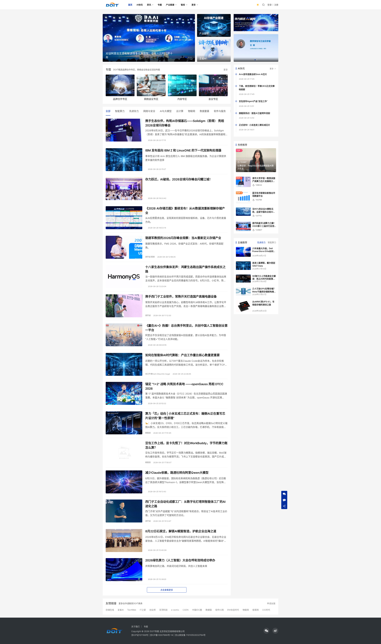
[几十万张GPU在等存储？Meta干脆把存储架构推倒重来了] (243, 291)
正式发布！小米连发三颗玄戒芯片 (254, 125)
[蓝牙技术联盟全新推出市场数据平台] (243, 197)
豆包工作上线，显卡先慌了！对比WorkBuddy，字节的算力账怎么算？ (186, 445)
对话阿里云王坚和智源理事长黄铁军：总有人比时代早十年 (139, 55)
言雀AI (121, 610)
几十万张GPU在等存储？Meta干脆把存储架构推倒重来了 (264, 291)
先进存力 (134, 111)
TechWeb (131, 610)
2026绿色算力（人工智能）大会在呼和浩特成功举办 (180, 560)
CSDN (186, 610)
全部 (108, 111)
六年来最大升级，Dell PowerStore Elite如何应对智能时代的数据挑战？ (263, 251)
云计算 (179, 111)
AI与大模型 (166, 111)
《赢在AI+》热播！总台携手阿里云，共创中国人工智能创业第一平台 (186, 328)
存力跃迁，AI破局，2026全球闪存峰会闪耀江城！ (178, 179)
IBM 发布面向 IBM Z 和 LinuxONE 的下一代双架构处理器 (183, 150)
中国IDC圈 (197, 610)
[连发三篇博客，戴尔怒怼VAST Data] (243, 265)
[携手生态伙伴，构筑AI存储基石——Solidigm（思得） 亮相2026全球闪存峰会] (124, 130)
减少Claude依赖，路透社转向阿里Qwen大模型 (177, 472)
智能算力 (120, 111)
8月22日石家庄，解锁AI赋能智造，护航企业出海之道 (180, 531)
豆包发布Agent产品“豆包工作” (253, 101)
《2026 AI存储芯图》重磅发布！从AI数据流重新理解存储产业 (185, 211)
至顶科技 (163, 610)
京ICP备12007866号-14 (161, 635)
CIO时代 (266, 610)
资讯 (149, 4)
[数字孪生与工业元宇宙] (256, 48)
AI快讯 (139, 4)
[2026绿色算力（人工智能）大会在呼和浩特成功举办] (124, 569)
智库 (183, 4)
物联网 (191, 111)
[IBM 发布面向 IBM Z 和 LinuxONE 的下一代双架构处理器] (124, 159)
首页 (130, 4)
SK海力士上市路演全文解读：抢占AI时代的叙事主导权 (264, 279)
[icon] (266, 631)
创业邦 (152, 610)
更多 (194, 4)
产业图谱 (170, 4)
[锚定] (124, 393)
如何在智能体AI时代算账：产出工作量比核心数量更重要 (182, 355)
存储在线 (110, 610)
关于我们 (135, 626)
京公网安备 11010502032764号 (190, 635)
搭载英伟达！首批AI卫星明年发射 (254, 113)
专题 (160, 4)
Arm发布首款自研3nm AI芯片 (253, 74)
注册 (276, 4)
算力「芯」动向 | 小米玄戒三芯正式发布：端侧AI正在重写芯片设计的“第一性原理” (185, 416)
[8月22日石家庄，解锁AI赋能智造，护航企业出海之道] (124, 540)
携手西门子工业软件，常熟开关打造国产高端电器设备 (181, 296)
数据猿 (209, 610)
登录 (269, 4)
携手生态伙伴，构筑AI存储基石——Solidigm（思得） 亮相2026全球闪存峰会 (184, 123)
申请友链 (271, 603)
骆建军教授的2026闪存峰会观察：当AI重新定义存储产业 (183, 238)
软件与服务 (220, 111)
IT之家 (143, 610)
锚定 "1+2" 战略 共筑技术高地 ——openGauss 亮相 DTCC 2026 (184, 386)
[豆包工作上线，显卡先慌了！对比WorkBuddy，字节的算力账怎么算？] (124, 452)
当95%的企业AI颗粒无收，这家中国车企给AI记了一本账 (263, 212)
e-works (175, 610)
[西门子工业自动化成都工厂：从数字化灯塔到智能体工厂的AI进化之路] (124, 511)
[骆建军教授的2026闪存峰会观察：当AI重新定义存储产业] (124, 247)
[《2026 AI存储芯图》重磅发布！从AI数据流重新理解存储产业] (124, 217)
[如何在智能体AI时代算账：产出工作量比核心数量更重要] (124, 364)
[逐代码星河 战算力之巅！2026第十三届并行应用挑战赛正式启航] (243, 226)
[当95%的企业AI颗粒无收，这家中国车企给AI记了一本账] (243, 211)
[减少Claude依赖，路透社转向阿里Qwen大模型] (124, 481)
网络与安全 (149, 111)
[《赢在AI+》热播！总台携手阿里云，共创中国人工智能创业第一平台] (124, 334)
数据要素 (204, 111)
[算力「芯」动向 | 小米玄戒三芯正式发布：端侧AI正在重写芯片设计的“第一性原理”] (124, 422)
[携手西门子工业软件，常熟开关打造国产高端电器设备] (124, 305)
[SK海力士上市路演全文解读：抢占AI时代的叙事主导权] (243, 279)
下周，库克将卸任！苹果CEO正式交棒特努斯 (257, 88)
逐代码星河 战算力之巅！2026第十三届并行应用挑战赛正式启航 (264, 226)
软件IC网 (219, 610)
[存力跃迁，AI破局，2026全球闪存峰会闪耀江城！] (124, 188)
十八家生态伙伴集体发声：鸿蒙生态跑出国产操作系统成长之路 (185, 269)
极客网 (255, 610)
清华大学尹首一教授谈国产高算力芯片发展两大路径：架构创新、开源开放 (263, 181)
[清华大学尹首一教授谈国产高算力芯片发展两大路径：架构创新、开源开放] (243, 182)
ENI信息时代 (233, 610)
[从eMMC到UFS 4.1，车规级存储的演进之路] (243, 306)
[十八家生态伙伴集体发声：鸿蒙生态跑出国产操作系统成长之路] (124, 276)
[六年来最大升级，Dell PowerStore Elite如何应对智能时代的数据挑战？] (243, 252)
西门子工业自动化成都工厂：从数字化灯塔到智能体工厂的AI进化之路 (185, 504)
